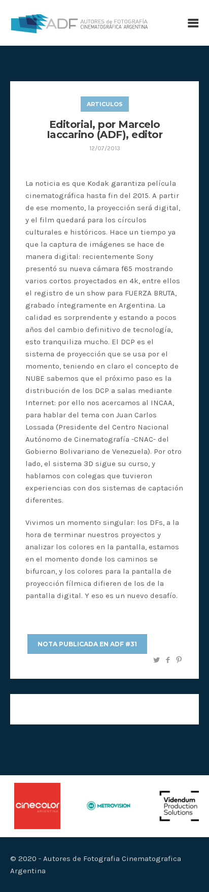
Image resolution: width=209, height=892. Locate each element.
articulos (105, 104)
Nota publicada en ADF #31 (87, 644)
